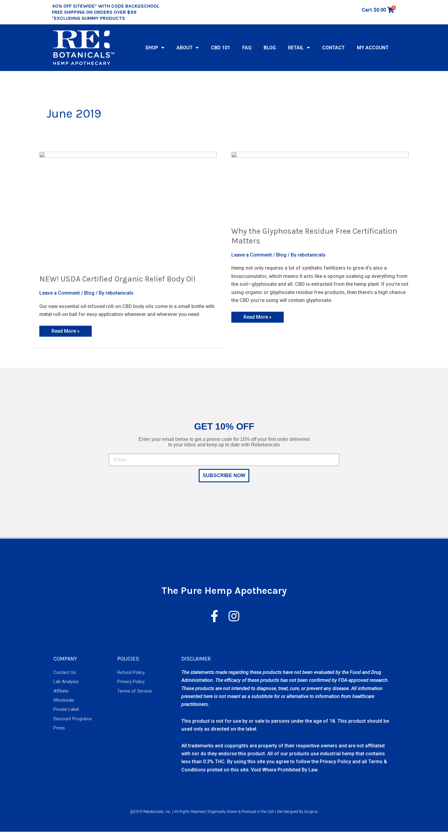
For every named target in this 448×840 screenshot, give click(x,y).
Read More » (65, 330)
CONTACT (333, 48)
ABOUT (184, 48)
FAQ (246, 48)
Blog (89, 293)
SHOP (151, 48)
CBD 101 (220, 48)
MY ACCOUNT (373, 48)
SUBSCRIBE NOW (224, 475)
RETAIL (296, 48)
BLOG (270, 48)
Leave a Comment (59, 293)
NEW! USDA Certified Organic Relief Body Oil (117, 279)
